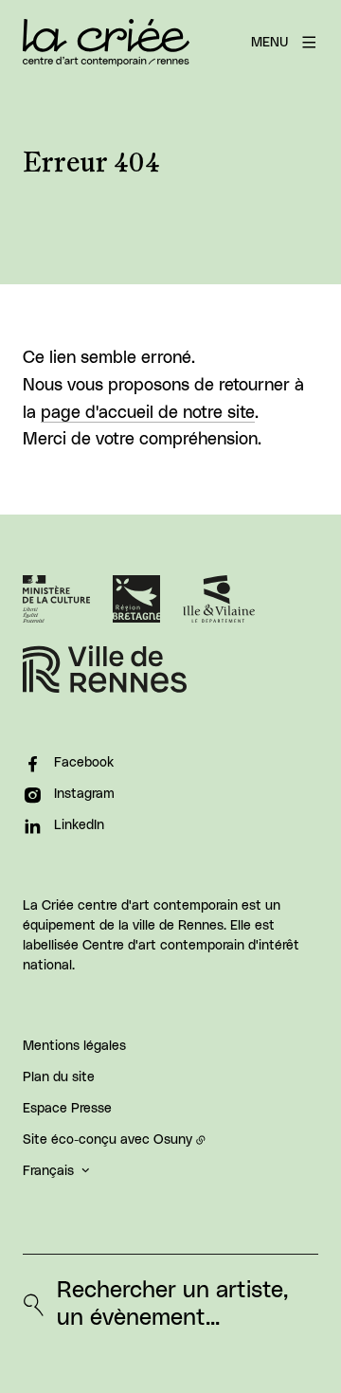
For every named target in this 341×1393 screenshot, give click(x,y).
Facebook (84, 762)
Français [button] (48, 1171)
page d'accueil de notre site (148, 413)
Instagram (84, 794)
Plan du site (59, 1077)
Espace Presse (67, 1108)
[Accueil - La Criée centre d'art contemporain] (106, 42)
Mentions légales (74, 1046)
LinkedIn (79, 825)
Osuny (172, 1140)
